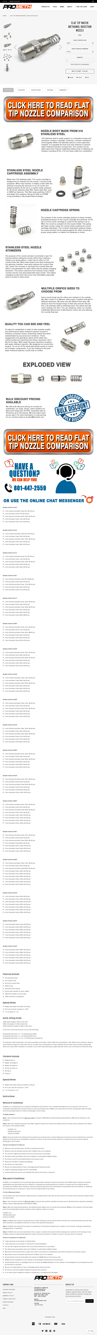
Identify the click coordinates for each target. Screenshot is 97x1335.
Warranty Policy (8, 1295)
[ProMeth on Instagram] (50, 1331)
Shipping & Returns (9, 1289)
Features (8, 90)
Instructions (36, 90)
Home (4, 15)
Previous (15, 47)
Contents (21, 90)
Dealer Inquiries (8, 1302)
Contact (6, 1305)
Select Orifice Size (79, 40)
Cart (92, 6)
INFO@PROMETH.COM (40, 1300)
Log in (5, 1)
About (69, 6)
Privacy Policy (8, 1292)
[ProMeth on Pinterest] (54, 1331)
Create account (14, 1)
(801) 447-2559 (29, 1118)
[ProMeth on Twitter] (43, 1331)
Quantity (80, 57)
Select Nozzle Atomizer (80, 48)
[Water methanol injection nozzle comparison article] (48, 109)
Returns (50, 90)
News (62, 6)
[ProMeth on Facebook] (46, 1331)
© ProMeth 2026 (50, 1317)
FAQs (4, 1308)
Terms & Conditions (9, 1299)
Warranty (63, 90)
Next (60, 47)
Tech (55, 6)
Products (45, 6)
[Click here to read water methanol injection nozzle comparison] (48, 442)
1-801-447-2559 (81, 6)
